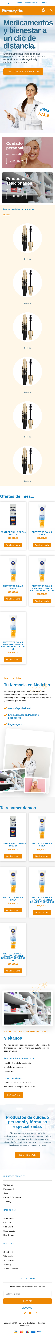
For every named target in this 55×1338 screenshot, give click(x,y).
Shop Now (16, 161)
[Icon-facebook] (19, 1313)
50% (45, 110)
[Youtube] (30, 1313)
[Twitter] (25, 1313)
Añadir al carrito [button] (13, 545)
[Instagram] (36, 1313)
